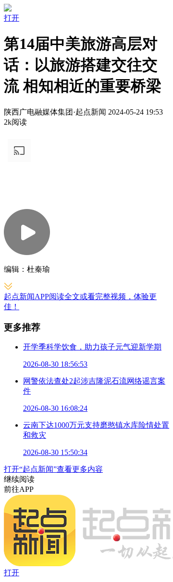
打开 (11, 18)
